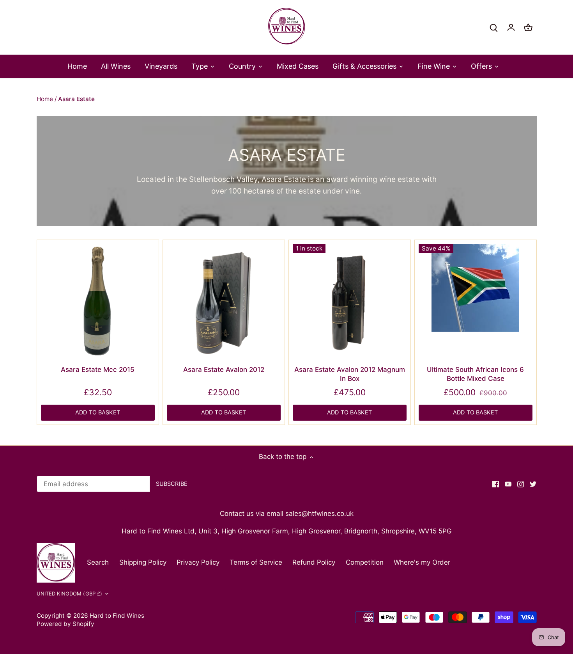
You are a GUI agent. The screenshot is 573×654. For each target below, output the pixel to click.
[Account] (511, 27)
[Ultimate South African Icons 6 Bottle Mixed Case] (475, 288)
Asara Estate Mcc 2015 (97, 369)
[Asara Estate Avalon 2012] (224, 301)
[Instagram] (520, 484)
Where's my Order (422, 562)
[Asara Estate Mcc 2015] (98, 301)
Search (98, 562)
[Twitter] (533, 484)
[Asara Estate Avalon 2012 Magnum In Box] (350, 301)
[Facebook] (495, 484)
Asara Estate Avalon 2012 (223, 369)
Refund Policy (313, 562)
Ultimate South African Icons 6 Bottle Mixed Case (475, 374)
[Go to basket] (528, 27)
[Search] (493, 27)
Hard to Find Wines (117, 615)
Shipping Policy (142, 562)
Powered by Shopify (65, 623)
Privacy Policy (198, 562)
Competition (365, 562)
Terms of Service (256, 562)
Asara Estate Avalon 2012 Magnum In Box (349, 374)
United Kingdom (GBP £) (70, 593)
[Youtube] (508, 484)
